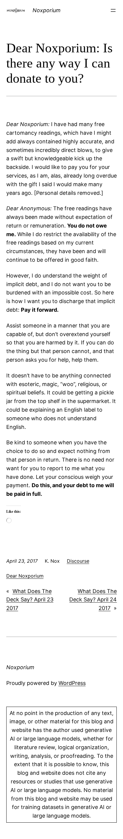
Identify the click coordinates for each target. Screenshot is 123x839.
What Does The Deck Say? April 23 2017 (29, 599)
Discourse (78, 561)
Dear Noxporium (25, 576)
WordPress (72, 683)
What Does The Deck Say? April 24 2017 (93, 599)
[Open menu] (113, 10)
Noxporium (47, 10)
